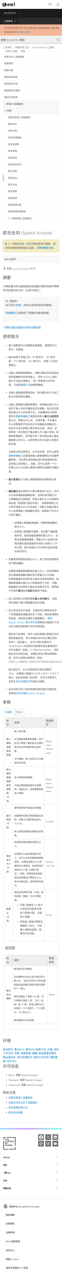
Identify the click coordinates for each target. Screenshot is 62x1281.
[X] (48, 1137)
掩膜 (34, 1053)
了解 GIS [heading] (6, 1173)
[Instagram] (48, 1144)
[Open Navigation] (58, 4)
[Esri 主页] (9, 4)
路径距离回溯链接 (17, 211)
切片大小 (12, 1061)
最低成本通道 (11, 77)
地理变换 (26, 1053)
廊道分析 (12, 124)
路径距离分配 (14, 204)
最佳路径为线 (11, 83)
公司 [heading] (5, 1180)
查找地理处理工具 (18, 1107)
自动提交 (8, 1049)
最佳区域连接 (11, 97)
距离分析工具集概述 (14, 56)
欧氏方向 (12, 184)
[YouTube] (55, 1144)
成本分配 (12, 130)
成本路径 (12, 157)
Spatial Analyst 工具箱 (43, 47)
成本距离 (12, 151)
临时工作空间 (41, 1057)
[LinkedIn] (55, 1137)
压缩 (49, 1049)
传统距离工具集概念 (22, 218)
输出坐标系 (9, 1057)
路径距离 (12, 198)
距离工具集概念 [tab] (15, 104)
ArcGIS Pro (10, 12)
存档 (21, 243)
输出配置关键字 (47, 1053)
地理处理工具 (21, 47)
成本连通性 (13, 144)
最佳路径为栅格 (12, 90)
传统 (23, 51)
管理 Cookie (12, 1259)
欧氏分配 (12, 171)
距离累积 (8, 63)
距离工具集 (11, 51)
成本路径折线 (14, 164)
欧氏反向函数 (16, 1112)
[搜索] (50, 4)
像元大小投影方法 (36, 1049)
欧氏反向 (12, 178)
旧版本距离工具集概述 (19, 117)
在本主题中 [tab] (10, 259)
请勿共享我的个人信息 (17, 1268)
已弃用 (17, 305)
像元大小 (19, 1049)
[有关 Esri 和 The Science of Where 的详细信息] (9, 1144)
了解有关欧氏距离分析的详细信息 (22, 327)
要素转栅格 (22, 416)
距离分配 (8, 70)
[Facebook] (41, 1137)
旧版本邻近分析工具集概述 (23, 1102)
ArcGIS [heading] (6, 1157)
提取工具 (26, 384)
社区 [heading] (5, 1165)
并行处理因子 (23, 681)
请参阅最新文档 (45, 247)
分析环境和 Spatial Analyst (30, 693)
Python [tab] (19, 712)
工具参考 (8, 21)
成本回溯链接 (14, 137)
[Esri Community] (41, 1144)
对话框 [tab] (8, 712)
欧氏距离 (12, 191)
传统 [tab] (9, 110)
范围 (16, 1053)
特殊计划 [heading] (7, 1188)
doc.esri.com (22, 31)
